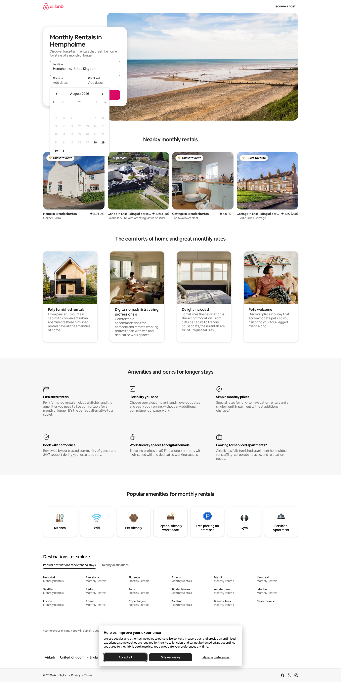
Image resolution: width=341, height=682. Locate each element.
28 (95, 142)
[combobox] (85, 68)
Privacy (75, 675)
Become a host (285, 6)
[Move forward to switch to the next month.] (102, 94)
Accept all (125, 657)
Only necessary (171, 657)
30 (56, 150)
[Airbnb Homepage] (53, 6)
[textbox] (67, 82)
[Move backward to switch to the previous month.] (57, 94)
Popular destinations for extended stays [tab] (69, 565)
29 (103, 142)
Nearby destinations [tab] (115, 565)
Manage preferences (216, 657)
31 (64, 150)
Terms (88, 675)
